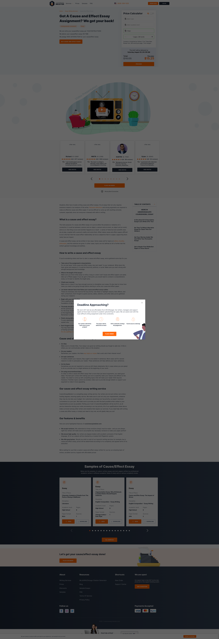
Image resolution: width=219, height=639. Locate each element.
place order (109, 334)
